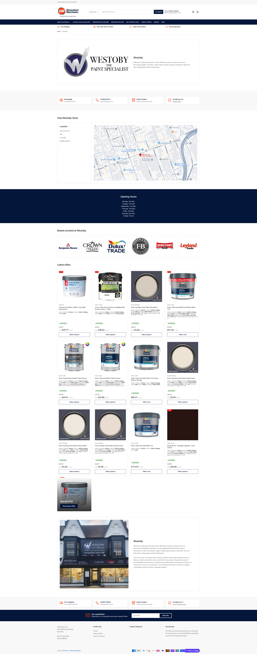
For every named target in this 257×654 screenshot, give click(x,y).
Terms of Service (99, 636)
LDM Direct (65, 650)
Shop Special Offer (69, 506)
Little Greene (170, 443)
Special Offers (146, 22)
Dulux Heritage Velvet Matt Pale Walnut (144, 307)
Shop (163, 22)
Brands (156, 22)
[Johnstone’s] (165, 246)
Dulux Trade (170, 305)
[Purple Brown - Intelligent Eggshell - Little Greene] (182, 424)
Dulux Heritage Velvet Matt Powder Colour (109, 446)
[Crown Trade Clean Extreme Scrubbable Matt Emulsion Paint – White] (110, 286)
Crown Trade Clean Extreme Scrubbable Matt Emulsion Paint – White (110, 308)
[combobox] (132, 12)
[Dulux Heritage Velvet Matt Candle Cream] (182, 357)
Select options (74, 335)
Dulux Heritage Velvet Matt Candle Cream (181, 378)
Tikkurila (61, 305)
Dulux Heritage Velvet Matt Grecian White (73, 446)
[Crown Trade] (92, 246)
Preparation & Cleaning (101, 22)
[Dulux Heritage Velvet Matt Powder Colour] (110, 424)
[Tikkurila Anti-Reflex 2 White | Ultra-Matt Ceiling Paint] (74, 286)
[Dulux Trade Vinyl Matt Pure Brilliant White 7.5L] (182, 286)
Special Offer (66, 501)
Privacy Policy (98, 633)
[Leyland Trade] (189, 246)
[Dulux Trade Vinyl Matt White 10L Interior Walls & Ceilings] (146, 357)
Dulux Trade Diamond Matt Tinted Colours (73, 378)
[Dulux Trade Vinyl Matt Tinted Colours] (110, 357)
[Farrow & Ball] (141, 246)
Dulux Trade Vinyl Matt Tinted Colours (107, 378)
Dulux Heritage (135, 305)
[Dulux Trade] (116, 246)
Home (59, 31)
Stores (95, 631)
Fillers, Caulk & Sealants (81, 22)
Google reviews (177, 101)
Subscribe (165, 615)
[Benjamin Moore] (68, 246)
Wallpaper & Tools (132, 22)
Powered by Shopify (75, 650)
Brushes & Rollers (117, 22)
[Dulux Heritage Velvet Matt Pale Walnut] (146, 286)
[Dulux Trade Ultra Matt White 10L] (146, 424)
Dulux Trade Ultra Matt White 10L (142, 446)
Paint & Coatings (63, 22)
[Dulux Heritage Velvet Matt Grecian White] (74, 424)
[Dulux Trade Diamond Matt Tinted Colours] (74, 357)
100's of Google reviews (179, 604)
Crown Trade (98, 305)
